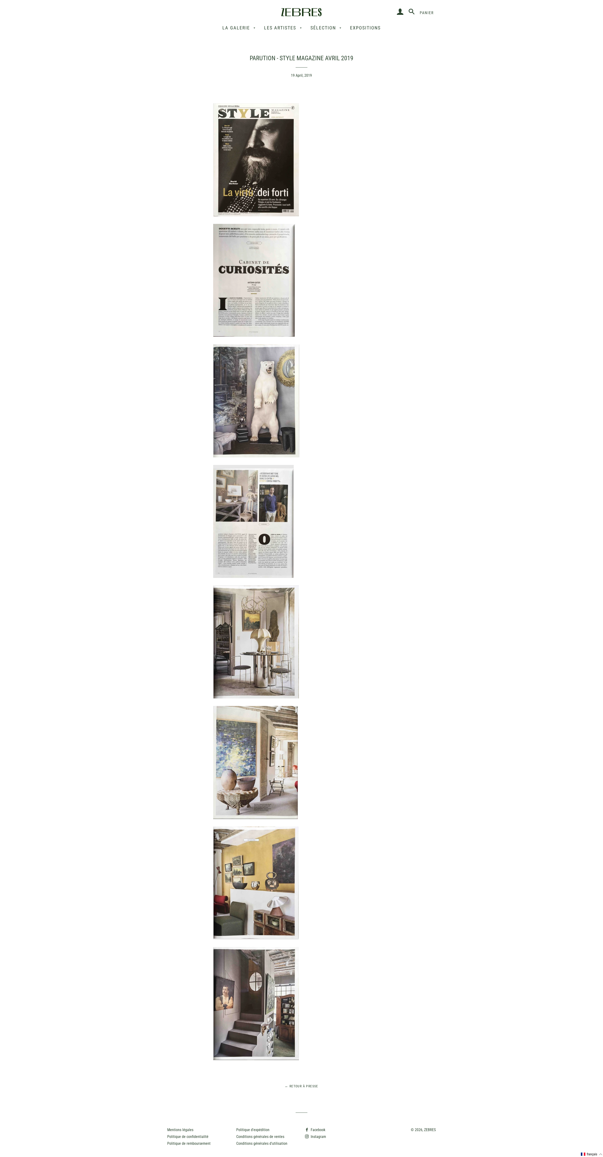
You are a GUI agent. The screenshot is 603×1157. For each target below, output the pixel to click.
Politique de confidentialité (187, 1136)
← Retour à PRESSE (301, 1086)
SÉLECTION (324, 28)
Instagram (318, 1136)
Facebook (317, 1130)
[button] (591, 1154)
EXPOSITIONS (365, 28)
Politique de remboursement (189, 1143)
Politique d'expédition (252, 1130)
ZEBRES (430, 1130)
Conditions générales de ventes (260, 1136)
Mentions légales (180, 1130)
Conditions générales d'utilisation (261, 1143)
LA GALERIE (237, 28)
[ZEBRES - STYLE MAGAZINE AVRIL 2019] (256, 215)
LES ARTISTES (281, 28)
